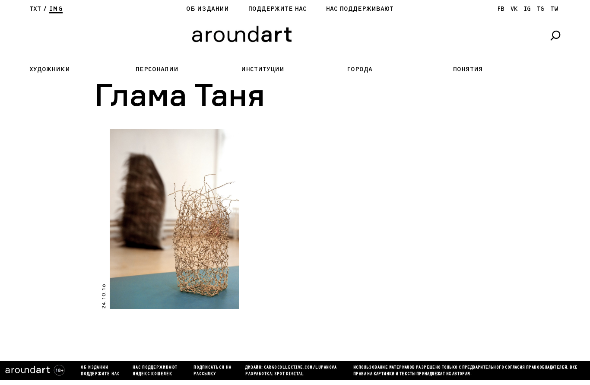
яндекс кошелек (152, 374)
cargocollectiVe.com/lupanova (300, 367)
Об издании (207, 9)
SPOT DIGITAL (289, 374)
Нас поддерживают (359, 9)
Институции (262, 69)
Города (359, 69)
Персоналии (156, 69)
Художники (49, 69)
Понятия (468, 69)
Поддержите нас (277, 9)
